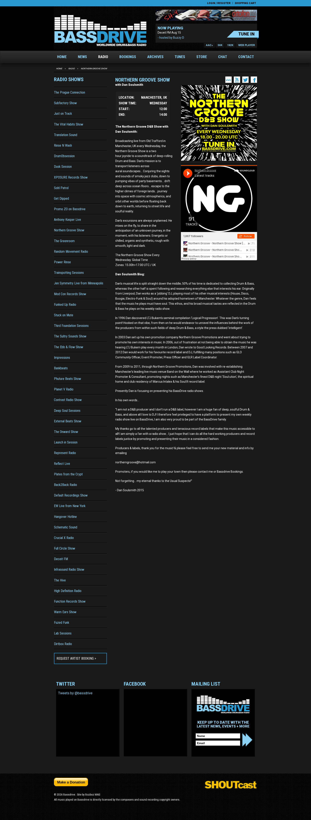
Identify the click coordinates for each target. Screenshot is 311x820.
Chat (222, 57)
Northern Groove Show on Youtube (237, 79)
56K (220, 45)
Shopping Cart (245, 3)
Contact (246, 57)
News (82, 57)
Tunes (180, 57)
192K (230, 45)
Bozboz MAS (92, 794)
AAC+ (209, 45)
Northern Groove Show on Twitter (245, 79)
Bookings (127, 57)
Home (62, 57)
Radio (103, 57)
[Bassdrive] (100, 30)
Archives (155, 57)
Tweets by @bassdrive (75, 693)
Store (201, 57)
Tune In (246, 34)
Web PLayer (246, 45)
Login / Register (219, 3)
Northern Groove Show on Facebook (254, 79)
